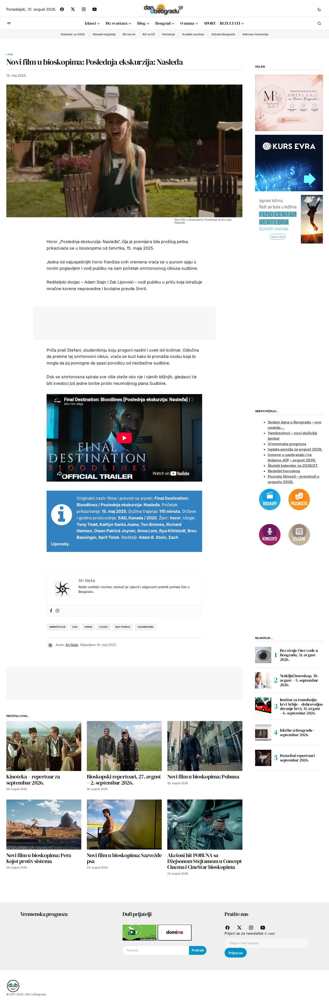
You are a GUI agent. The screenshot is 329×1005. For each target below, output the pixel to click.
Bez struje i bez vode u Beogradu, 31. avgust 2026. (299, 655)
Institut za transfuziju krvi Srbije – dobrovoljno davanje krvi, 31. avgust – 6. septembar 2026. (301, 706)
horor (88, 627)
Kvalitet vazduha (193, 34)
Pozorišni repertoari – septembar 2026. (299, 758)
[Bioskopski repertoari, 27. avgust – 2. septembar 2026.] (124, 746)
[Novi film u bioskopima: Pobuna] (204, 746)
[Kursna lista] (289, 102)
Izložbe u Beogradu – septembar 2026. (297, 732)
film (74, 627)
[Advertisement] (121, 322)
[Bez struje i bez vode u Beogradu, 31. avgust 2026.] (263, 655)
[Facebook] (51, 610)
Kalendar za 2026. (73, 34)
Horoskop (168, 34)
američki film (57, 627)
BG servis (129, 34)
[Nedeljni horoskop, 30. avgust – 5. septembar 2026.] (263, 680)
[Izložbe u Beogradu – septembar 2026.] (263, 732)
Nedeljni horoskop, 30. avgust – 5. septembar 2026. (299, 680)
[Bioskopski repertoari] (269, 499)
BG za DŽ (149, 34)
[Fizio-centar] (289, 219)
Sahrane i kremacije (255, 34)
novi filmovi (122, 627)
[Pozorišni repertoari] (299, 499)
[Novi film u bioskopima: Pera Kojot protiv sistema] (43, 824)
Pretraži (198, 950)
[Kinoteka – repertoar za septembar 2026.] (43, 746)
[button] (319, 9)
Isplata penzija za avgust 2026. (295, 449)
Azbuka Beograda (223, 34)
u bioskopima (145, 627)
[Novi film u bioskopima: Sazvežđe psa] (124, 824)
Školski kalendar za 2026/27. (293, 465)
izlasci (103, 627)
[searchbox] (156, 950)
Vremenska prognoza (287, 444)
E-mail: (270, 934)
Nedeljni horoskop (284, 471)
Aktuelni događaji (104, 34)
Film (10, 54)
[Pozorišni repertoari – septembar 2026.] (263, 758)
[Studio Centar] (140, 932)
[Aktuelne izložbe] (299, 534)
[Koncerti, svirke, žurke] (269, 534)
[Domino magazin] (175, 932)
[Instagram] (57, 610)
